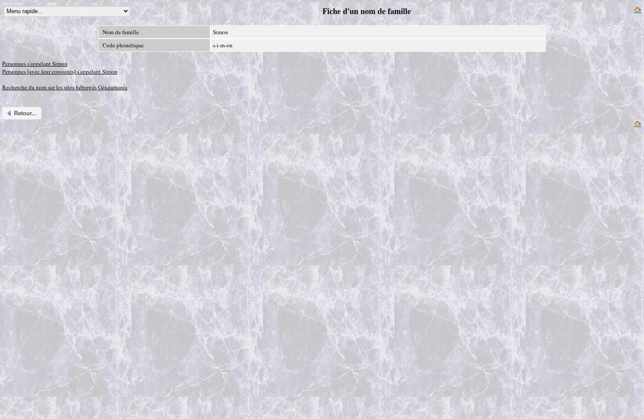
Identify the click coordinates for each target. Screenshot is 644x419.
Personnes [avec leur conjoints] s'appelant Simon (59, 71)
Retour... (25, 113)
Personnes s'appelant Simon (34, 63)
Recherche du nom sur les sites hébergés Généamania (64, 87)
